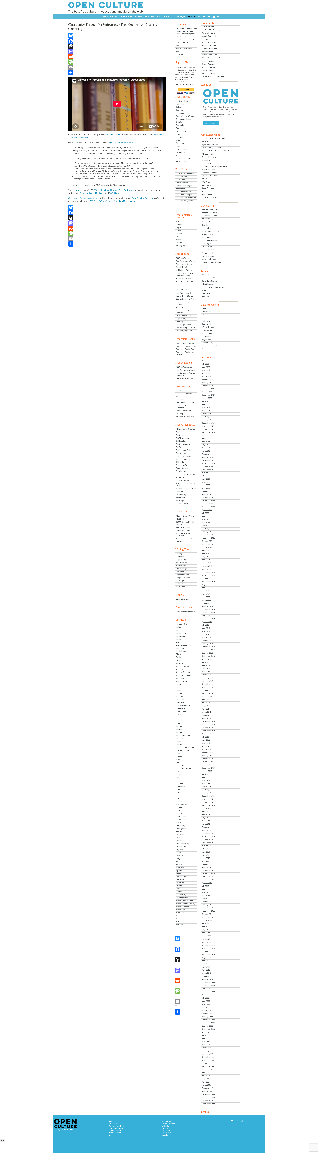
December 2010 (208, 945)
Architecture (181, 636)
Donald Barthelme (209, 240)
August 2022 (207, 510)
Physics (179, 146)
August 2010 (207, 957)
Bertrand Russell (208, 73)
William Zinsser (182, 566)
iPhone (179, 756)
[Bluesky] (117, 35)
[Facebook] (117, 41)
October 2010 (207, 951)
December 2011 (208, 908)
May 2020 (206, 594)
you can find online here (121, 142)
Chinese (179, 224)
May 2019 (206, 631)
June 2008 (206, 1038)
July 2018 (205, 662)
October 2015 (207, 765)
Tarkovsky (206, 321)
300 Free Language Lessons (184, 53)
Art (177, 642)
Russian (179, 239)
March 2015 (206, 786)
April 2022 (206, 522)
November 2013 (208, 836)
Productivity (181, 846)
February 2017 (207, 715)
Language (180, 765)
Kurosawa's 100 (208, 311)
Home (111, 1121)
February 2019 (207, 640)
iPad (178, 753)
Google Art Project (183, 465)
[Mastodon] (117, 51)
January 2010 (207, 979)
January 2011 (207, 942)
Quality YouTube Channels (182, 406)
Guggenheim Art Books (185, 474)
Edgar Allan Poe (182, 290)
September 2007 (208, 1066)
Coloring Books (182, 503)
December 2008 (208, 1020)
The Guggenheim (183, 444)
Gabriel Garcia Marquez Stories (185, 311)
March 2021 (206, 563)
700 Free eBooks (182, 258)
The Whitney (181, 453)
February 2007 (207, 1088)
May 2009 (206, 1004)
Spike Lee (206, 290)
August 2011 (207, 920)
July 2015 (205, 774)
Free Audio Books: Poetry (186, 349)
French (178, 231)
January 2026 (207, 382)
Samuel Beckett (208, 250)
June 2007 (206, 1076)
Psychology (180, 152)
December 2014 (208, 796)
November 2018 (208, 650)
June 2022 (206, 516)
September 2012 (208, 880)
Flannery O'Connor (209, 172)
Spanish (179, 242)
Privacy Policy (115, 1130)
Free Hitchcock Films (184, 192)
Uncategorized (182, 898)
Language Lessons (184, 768)
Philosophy (180, 143)
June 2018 (206, 665)
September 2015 (208, 768)
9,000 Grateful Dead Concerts (184, 534)
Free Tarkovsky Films (184, 201)
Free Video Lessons (184, 394)
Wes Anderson (208, 333)
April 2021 (206, 560)
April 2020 (206, 597)
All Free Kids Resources (185, 416)
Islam (83, 193)
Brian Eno (206, 225)
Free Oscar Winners (184, 207)
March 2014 (206, 824)
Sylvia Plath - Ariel (209, 141)
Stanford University (183, 459)
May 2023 (206, 482)
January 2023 (207, 494)
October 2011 (207, 914)
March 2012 (206, 898)
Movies (165, 1128)
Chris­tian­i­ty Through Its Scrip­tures (84, 198)
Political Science (182, 149)
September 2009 (208, 992)
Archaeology (181, 633)
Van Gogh (180, 500)
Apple (178, 630)
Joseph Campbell (209, 36)
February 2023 (207, 491)
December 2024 (208, 423)
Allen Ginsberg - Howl (210, 179)
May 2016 (206, 743)
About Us (113, 1123)
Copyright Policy (116, 1128)
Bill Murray (206, 160)
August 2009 (207, 995)
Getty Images (181, 471)
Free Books (180, 391)
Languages (166, 1130)
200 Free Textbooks (184, 49)
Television (180, 883)
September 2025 (208, 395)
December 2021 (208, 535)
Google (179, 732)
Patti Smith (206, 222)
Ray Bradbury (181, 562)
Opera (178, 822)
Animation (180, 627)
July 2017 (205, 699)
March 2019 (206, 637)
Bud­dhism (114, 193)
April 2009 (206, 1007)
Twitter (179, 892)
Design (179, 693)
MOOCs (179, 801)
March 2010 (206, 973)
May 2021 (206, 556)
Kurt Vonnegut (181, 569)
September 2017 (208, 693)
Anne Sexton (207, 191)
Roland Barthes (208, 64)
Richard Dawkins (208, 51)
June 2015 (206, 777)
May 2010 (206, 967)
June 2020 (206, 591)
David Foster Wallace (210, 197)
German (179, 233)
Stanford (179, 874)
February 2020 (207, 603)
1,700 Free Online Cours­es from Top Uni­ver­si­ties (111, 201)
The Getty (180, 435)
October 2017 (207, 690)
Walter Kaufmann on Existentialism (216, 58)
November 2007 (208, 1060)
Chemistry (180, 113)
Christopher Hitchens (210, 231)
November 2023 (208, 463)
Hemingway (180, 554)
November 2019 (208, 612)
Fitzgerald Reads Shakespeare (214, 166)
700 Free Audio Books (185, 343)
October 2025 (207, 392)
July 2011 (205, 923)
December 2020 (208, 572)
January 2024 (207, 457)
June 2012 (206, 889)
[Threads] (117, 46)
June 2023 (206, 479)
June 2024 (206, 441)
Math (178, 140)
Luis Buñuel (206, 336)
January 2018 (207, 681)
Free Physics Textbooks (185, 370)
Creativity (180, 678)
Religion (179, 155)
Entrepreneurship (183, 708)
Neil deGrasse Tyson (210, 209)
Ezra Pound (206, 185)
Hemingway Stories (184, 278)
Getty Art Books (182, 480)
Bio (110, 1135)
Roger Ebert (207, 339)
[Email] (117, 67)
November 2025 (208, 389)
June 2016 (206, 740)
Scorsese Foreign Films (211, 346)
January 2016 (207, 755)
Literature (179, 137)
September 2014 (208, 805)
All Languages (181, 245)
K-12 (178, 762)
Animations (180, 189)
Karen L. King (113, 134)
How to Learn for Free (185, 747)
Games (179, 726)
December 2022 (208, 497)
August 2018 (207, 659)
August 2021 (207, 547)
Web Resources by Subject (183, 398)
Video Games (181, 910)
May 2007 (206, 1079)
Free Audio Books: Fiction (186, 346)
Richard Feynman (209, 33)
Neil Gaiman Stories (184, 270)
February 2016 (207, 752)
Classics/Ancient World (185, 116)
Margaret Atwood (183, 577)
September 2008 (208, 1029)
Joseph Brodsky (208, 234)
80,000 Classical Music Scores (185, 523)
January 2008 (207, 1054)
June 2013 (206, 852)
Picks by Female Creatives (212, 262)
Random (179, 855)
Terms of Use (115, 1132)
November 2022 (208, 501)
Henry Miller (206, 228)
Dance (178, 684)
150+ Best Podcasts (184, 43)
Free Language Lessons (185, 402)
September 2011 (208, 917)
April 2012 (206, 895)
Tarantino (206, 315)
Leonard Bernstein (209, 48)
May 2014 (206, 818)
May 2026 (206, 370)
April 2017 (206, 709)
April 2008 (206, 1044)
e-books (179, 696)
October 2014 (207, 802)
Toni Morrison (181, 572)
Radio (178, 853)
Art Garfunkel (207, 253)
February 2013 (207, 864)
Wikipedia (180, 916)
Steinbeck (179, 584)
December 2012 (208, 870)
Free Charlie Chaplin (184, 195)
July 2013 (205, 849)
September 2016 (208, 731)
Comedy (179, 669)
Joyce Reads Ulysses (210, 144)
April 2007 (206, 1082)
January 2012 (207, 905)
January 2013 (207, 867)
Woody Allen (207, 330)
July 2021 (205, 550)
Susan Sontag (207, 343)
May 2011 (206, 929)
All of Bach (180, 519)
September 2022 (208, 507)
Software (180, 868)
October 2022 (207, 504)
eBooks (165, 1135)
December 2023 (208, 460)
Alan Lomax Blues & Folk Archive (186, 540)
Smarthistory (181, 494)
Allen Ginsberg (207, 219)
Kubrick (204, 308)
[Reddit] (117, 56)
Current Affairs (182, 681)
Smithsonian (181, 441)
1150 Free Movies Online (185, 174)
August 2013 (207, 846)
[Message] (117, 62)
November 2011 (208, 911)
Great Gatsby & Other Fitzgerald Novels (184, 282)
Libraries (179, 777)
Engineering (180, 128)
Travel (178, 889)
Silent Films (180, 180)
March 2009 (206, 1010)
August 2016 (207, 734)
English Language (183, 705)
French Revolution (183, 468)
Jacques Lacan (208, 61)
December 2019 (208, 609)
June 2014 (206, 814)
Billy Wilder (180, 587)
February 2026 (207, 379)
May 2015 (206, 780)
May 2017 (206, 706)
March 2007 (206, 1085)
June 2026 (206, 367)
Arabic (178, 221)
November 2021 (208, 538)
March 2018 (206, 675)
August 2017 (207, 696)
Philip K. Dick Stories (184, 267)
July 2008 (205, 1035)
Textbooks (166, 1132)
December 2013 (208, 833)
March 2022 (206, 525)
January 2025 (207, 420)
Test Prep (179, 413)
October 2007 (207, 1063)
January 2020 (207, 606)
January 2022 (207, 532)
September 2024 (208, 432)
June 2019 (206, 628)
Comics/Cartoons (183, 672)
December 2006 (208, 1094)
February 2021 (207, 566)
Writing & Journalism (184, 158)
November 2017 (208, 687)
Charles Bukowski (209, 157)
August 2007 (207, 1069)
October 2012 (207, 877)
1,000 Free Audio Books (185, 40)
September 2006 (208, 1104)
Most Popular (181, 804)
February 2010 (207, 976)
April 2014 (206, 821)
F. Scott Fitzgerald (209, 215)
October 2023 (207, 466)
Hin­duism (99, 193)
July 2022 (205, 513)
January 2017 (207, 718)
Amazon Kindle (182, 624)
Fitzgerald (180, 556)
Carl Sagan (206, 39)
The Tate (179, 447)
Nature (179, 813)
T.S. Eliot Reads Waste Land (213, 138)
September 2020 (208, 581)
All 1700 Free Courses (184, 161)
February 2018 (207, 678)
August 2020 (207, 584)
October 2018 (207, 653)
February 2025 (207, 417)
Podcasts (180, 834)
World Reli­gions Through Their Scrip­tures (114, 190)
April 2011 (206, 933)
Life (177, 780)
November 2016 (208, 724)
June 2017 (206, 703)
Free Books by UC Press (185, 327)
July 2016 (205, 737)
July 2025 (205, 401)
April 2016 (206, 746)
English (178, 227)
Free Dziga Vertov (183, 204)
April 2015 (206, 783)
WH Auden (206, 275)
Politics (179, 840)
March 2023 (206, 488)
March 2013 (206, 861)
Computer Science (183, 119)
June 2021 (206, 553)
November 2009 (208, 985)
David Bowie (207, 247)
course (76, 190)
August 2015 (207, 771)
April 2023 (206, 485)
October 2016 (207, 727)
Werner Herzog (208, 327)
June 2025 (206, 404)
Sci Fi (178, 861)
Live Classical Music (183, 530)
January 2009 (207, 1016)
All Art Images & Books (185, 429)
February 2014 (207, 827)
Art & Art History (182, 101)
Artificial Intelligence (184, 645)
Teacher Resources (183, 410)
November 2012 (208, 874)
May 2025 (206, 407)
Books (178, 657)
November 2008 (208, 1023)
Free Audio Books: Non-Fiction (185, 353)
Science (179, 864)
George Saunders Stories (186, 299)
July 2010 (205, 961)
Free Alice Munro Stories (185, 293)
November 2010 (208, 948)
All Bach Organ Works (185, 516)
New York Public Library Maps (185, 484)
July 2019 (205, 625)
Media (178, 795)
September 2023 (208, 469)
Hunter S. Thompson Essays (184, 303)
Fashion (179, 714)
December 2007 (208, 1057)
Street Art (180, 491)
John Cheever (207, 194)
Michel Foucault (208, 27)
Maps (178, 789)
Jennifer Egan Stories (184, 296)
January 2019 (207, 644)
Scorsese (205, 318)
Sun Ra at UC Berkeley (211, 30)
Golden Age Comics (184, 324)
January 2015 (207, 793)
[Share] (117, 72)
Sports (179, 871)
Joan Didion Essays (183, 307)
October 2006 (207, 1100)
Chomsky (179, 322)
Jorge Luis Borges (209, 45)
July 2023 (205, 476)
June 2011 (206, 926)
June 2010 (206, 964)
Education (180, 702)
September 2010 (208, 954)
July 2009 (205, 998)
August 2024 (207, 435)
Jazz (178, 759)
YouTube (179, 925)
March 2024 (206, 451)
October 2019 (207, 616)
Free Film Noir (181, 177)
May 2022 (206, 519)
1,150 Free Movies (183, 37)
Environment (181, 131)
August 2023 (207, 473)
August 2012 (207, 883)
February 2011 (207, 939)
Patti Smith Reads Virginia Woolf (215, 151)
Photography (181, 828)
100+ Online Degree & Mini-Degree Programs (186, 32)
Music (178, 810)
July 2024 (205, 438)
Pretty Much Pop (183, 843)
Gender (179, 729)
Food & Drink (181, 723)
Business (179, 110)
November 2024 (208, 426)
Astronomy (180, 104)
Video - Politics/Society (185, 904)
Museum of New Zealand (186, 488)
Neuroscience (181, 816)
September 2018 (208, 656)
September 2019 (208, 619)
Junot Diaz (206, 296)
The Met (179, 432)
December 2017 (208, 684)
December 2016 (208, 721)
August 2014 (207, 808)
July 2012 (205, 886)
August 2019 (207, 622)
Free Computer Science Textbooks (185, 374)
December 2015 (208, 759)
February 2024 (207, 454)
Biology (179, 107)
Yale (178, 922)
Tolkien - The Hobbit (210, 176)
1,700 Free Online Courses (186, 28)
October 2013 (207, 839)
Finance (179, 720)
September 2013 (208, 842)
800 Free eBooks (182, 46)
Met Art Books (181, 477)
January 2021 (207, 569)
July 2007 (205, 1072)
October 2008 (207, 1026)
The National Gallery (184, 450)
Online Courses (182, 819)
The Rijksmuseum (183, 438)
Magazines (180, 786)
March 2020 (206, 600)
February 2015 (207, 790)
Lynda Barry (206, 293)
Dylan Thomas (208, 188)
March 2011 (206, 936)
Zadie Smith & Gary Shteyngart (214, 287)
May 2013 (206, 855)
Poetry (178, 837)
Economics (180, 125)
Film (177, 717)
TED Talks (180, 879)
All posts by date (182, 599)
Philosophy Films (208, 349)
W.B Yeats (206, 182)
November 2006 (208, 1097)
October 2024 (207, 429)
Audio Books (181, 651)
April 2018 (206, 671)
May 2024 (206, 445)
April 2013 (206, 858)
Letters (179, 774)
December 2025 (208, 386)
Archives (179, 639)
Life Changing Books (184, 331)
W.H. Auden (206, 237)
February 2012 (207, 901)
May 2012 (206, 892)
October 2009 (207, 989)
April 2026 (206, 373)
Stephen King (181, 319)
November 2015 (208, 762)
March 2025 (206, 414)
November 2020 (208, 575)
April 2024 (206, 448)
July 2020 (205, 588)
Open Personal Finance (185, 611)
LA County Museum (183, 456)
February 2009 (207, 1013)
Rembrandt (180, 497)
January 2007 (207, 1091)
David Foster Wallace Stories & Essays (184, 274)
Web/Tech (180, 913)
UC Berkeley (181, 895)
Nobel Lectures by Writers (212, 67)
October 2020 (207, 578)
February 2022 (207, 529)
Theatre (179, 886)
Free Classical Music (184, 527)
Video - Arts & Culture (185, 901)
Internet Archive (182, 750)
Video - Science (182, 907)
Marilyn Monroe (208, 256)
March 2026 (206, 376)
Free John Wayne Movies (186, 198)
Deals (178, 690)
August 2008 (207, 1032)
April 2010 (206, 970)
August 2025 (207, 398)
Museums (180, 807)
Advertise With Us (211, 123)
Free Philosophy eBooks (185, 261)
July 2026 (205, 364)
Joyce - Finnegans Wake (212, 148)
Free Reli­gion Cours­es (142, 198)
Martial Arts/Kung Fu (184, 185)
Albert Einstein (207, 154)
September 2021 (208, 544)
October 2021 (207, 541)
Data (178, 687)
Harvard (179, 738)
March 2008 (206, 1048)
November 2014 (208, 799)
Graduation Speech (184, 735)
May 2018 (206, 668)
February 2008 (207, 1051)
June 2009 (206, 1001)
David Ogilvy (181, 580)
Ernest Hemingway (209, 212)
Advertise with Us (117, 1126)
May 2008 (206, 1041)
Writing (179, 919)
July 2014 (205, 811)
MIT (177, 798)
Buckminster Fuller (209, 55)
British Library (181, 462)
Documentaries (182, 183)
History (178, 134)
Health (178, 741)
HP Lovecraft (181, 287)
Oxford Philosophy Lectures (213, 76)
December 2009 (208, 982)
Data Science (181, 122)
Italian (178, 236)
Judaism (90, 193)
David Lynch (206, 324)
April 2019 (206, 634)
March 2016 (206, 749)
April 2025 (206, 410)
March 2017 (206, 712)
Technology (181, 877)
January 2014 (207, 830)
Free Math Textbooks (184, 378)
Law (178, 771)
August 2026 (207, 361)
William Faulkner (208, 169)
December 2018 (208, 647)
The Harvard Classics (184, 264)
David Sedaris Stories (184, 316)
